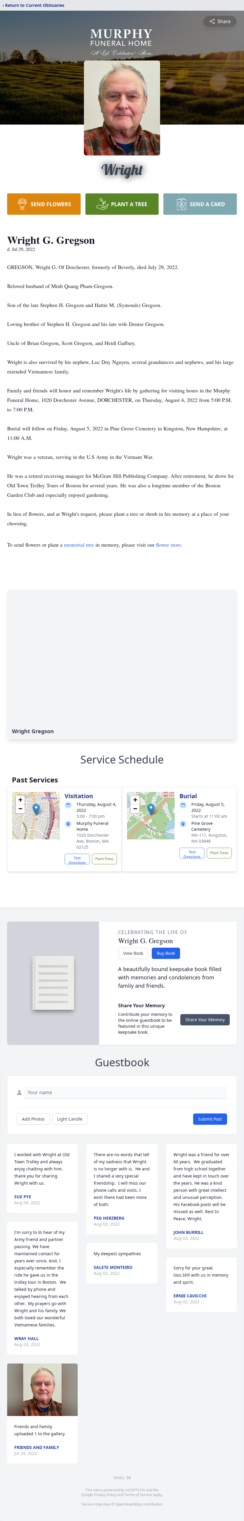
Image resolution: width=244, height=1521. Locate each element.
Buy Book (166, 953)
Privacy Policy (105, 1494)
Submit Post (210, 1119)
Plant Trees (104, 858)
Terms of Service (138, 1494)
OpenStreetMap (128, 1504)
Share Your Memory (205, 1019)
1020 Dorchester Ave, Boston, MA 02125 (92, 841)
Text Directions (77, 859)
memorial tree (79, 544)
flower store (168, 544)
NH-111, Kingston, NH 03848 (209, 838)
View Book (133, 953)
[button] (36, 810)
